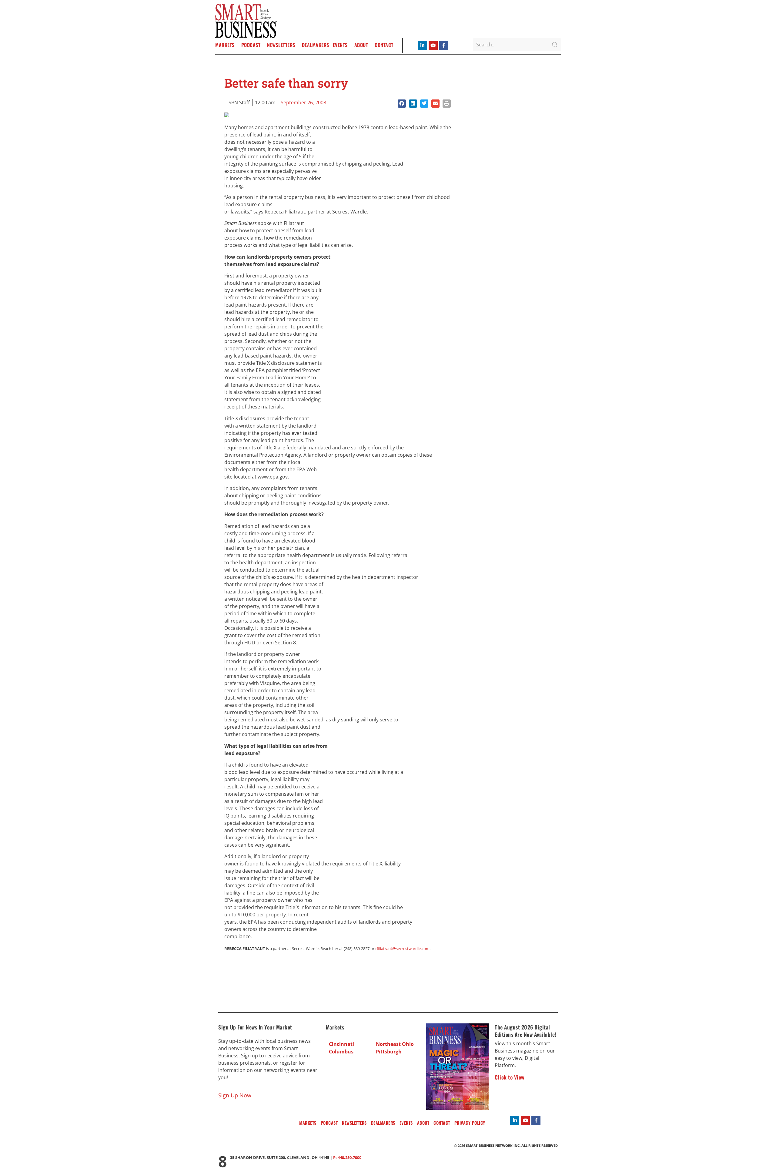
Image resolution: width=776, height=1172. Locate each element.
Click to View (509, 1077)
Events (340, 45)
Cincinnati (341, 1044)
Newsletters (281, 45)
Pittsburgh (389, 1051)
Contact (384, 45)
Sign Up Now (234, 1095)
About (361, 45)
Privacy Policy (469, 1123)
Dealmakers (315, 45)
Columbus (341, 1051)
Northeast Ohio (395, 1044)
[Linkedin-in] (422, 45)
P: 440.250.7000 (347, 1157)
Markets (225, 45)
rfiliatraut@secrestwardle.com (402, 948)
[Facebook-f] (443, 45)
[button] (402, 103)
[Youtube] (433, 45)
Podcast (251, 45)
